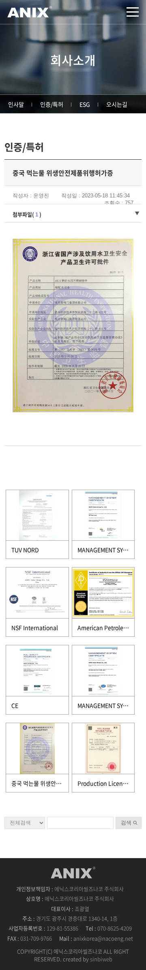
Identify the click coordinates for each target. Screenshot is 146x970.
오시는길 (116, 104)
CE (14, 705)
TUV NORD (25, 550)
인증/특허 (51, 104)
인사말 (16, 104)
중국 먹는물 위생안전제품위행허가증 (54, 783)
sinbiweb (101, 959)
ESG (84, 104)
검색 (126, 823)
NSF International (34, 627)
